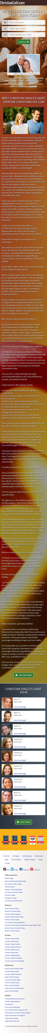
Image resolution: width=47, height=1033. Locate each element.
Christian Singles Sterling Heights (14, 961)
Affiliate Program (29, 860)
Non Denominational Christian (14, 892)
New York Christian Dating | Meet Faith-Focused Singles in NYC (23, 925)
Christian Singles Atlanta (12, 938)
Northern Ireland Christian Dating (15, 928)
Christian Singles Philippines (13, 974)
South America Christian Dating (14, 988)
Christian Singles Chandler (12, 944)
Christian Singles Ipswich (12, 949)
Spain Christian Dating (11, 991)
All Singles (16, 856)
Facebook (26, 870)
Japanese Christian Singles (13, 980)
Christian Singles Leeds (11, 952)
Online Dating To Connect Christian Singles (17, 1013)
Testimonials (39, 856)
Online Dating (27, 856)
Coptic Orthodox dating (12, 977)
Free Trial (6, 856)
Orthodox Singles (10, 895)
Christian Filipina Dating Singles (14, 917)
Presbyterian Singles (11, 898)
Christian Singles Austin (12, 941)
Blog (6, 860)
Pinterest (36, 870)
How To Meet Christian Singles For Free (16, 1010)
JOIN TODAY (24, 822)
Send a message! (20, 707)
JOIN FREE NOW (24, 675)
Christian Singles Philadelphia (13, 958)
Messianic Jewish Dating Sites (13, 889)
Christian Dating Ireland (12, 971)
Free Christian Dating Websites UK (15, 922)
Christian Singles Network (12, 1001)
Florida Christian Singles (12, 919)
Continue (22, 42)
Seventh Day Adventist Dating (13, 901)
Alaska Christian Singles (12, 908)
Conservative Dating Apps (12, 1007)
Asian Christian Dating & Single (14, 968)
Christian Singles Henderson (13, 947)
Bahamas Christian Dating (12, 911)
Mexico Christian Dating (12, 985)
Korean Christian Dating (12, 982)
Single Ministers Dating (11, 1018)
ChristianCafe (9, 1004)
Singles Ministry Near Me (12, 1021)
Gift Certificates (16, 860)
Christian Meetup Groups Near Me (14, 999)
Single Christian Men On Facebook (15, 1015)
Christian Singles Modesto (12, 955)
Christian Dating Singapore (13, 914)
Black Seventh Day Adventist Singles (15, 881)
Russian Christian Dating (12, 931)
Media (40, 860)
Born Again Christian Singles (13, 884)
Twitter (16, 870)
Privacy (7, 863)
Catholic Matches (10, 887)
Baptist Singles (9, 878)
